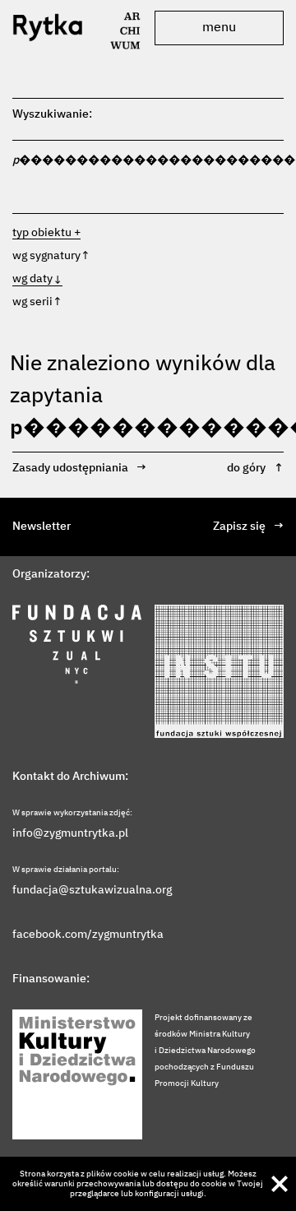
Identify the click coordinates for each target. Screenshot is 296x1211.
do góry (255, 468)
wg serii (37, 302)
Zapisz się (248, 526)
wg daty (37, 279)
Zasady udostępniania (79, 468)
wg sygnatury (51, 256)
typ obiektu (42, 233)
